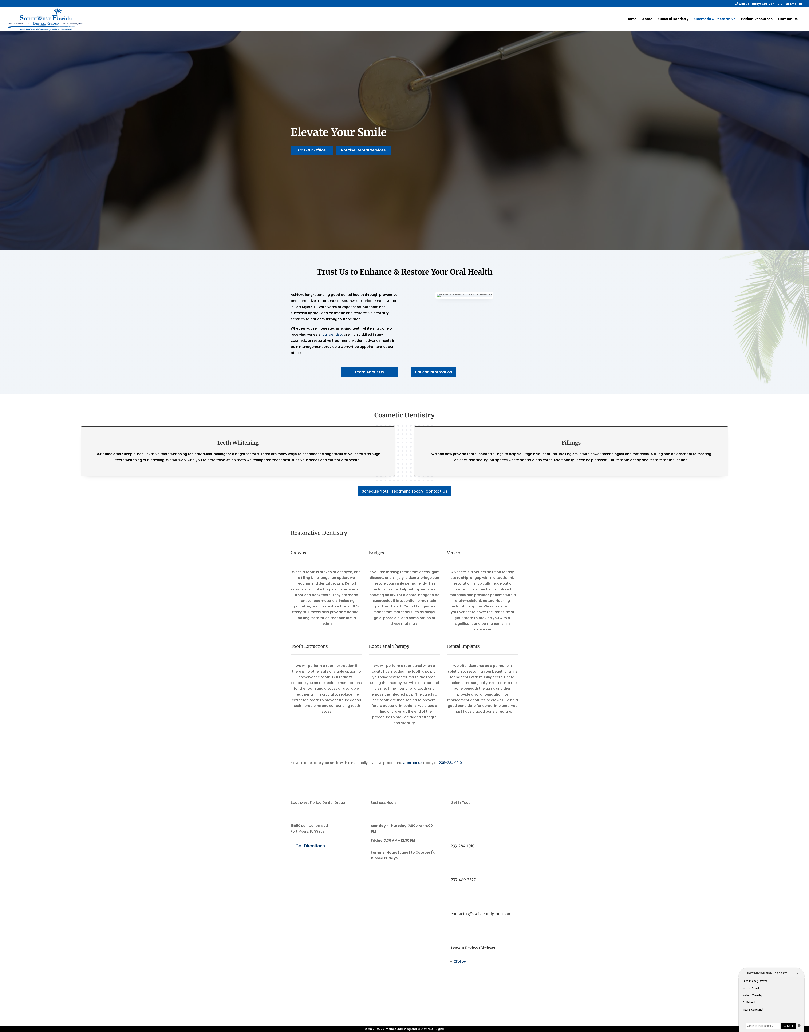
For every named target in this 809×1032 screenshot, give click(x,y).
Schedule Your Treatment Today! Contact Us (404, 491)
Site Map (404, 1023)
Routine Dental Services (363, 150)
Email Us (796, 4)
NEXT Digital (436, 1029)
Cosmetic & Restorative (715, 19)
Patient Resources (757, 19)
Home (632, 19)
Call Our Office (312, 150)
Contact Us (788, 19)
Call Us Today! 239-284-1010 (760, 4)
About (647, 19)
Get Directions (310, 846)
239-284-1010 (450, 762)
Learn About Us (369, 372)
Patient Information (433, 372)
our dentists (332, 334)
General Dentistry (673, 19)
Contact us (412, 762)
